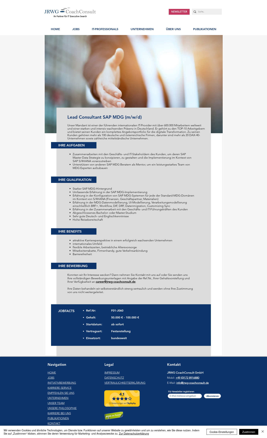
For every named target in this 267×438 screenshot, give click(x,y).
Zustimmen (248, 432)
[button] (105, 29)
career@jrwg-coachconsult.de (115, 281)
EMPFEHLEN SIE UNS (61, 393)
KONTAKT (54, 423)
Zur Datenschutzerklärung (134, 433)
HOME (52, 372)
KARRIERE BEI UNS (59, 413)
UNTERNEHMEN (58, 398)
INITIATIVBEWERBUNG (62, 382)
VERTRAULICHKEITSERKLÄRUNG (124, 382)
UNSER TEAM (56, 403)
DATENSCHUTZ (114, 377)
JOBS (51, 377)
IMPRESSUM (112, 372)
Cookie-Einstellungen (222, 432)
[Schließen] (262, 432)
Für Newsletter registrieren (181, 391)
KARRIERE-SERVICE (60, 388)
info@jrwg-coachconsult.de (192, 382)
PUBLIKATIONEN (58, 418)
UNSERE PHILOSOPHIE (62, 408)
